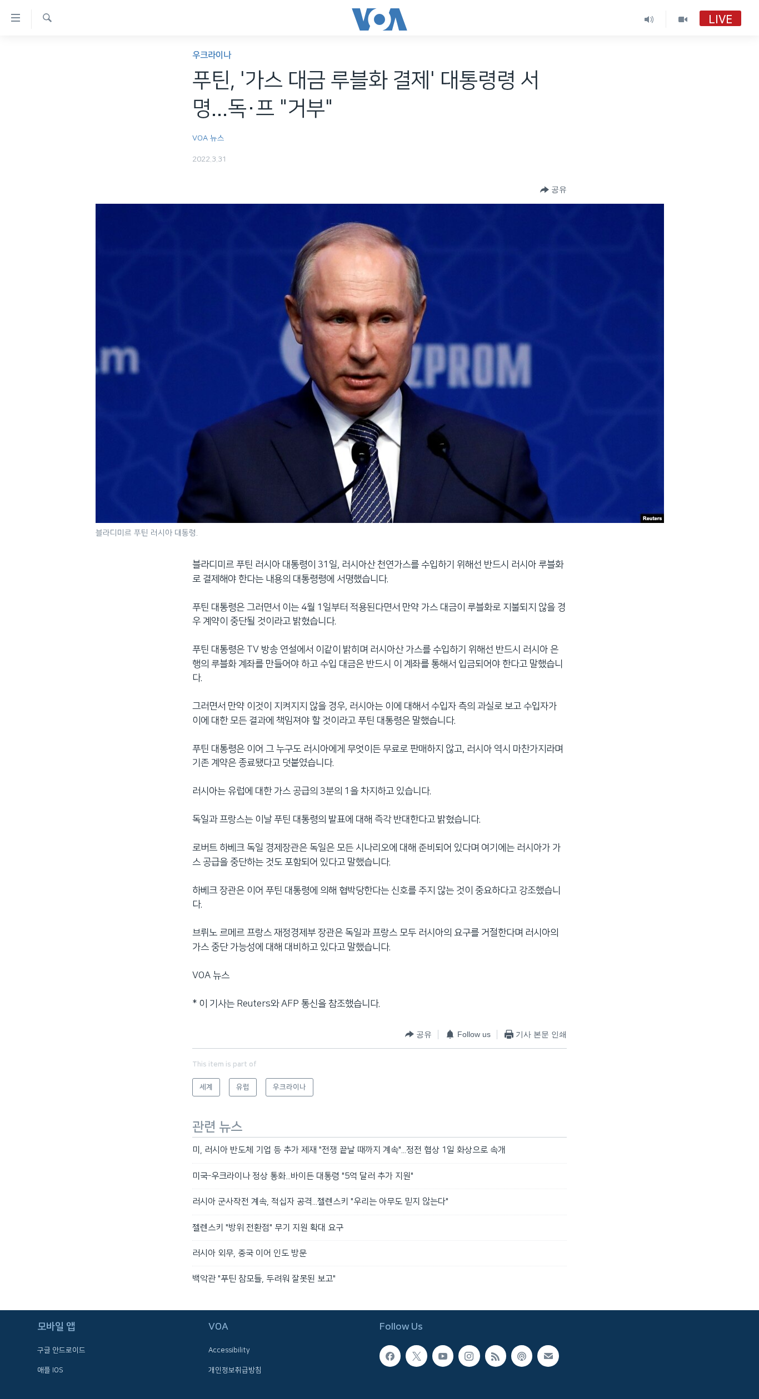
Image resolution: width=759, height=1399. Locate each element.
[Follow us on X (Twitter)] (416, 1355)
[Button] (553, 190)
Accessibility (229, 1350)
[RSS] (495, 1355)
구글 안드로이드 (61, 1350)
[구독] (547, 1355)
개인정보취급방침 (235, 1369)
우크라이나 (211, 55)
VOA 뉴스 (208, 138)
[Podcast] (521, 1355)
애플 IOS (50, 1369)
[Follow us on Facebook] (390, 1355)
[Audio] (649, 19)
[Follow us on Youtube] (442, 1355)
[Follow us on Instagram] (469, 1355)
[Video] (683, 19)
